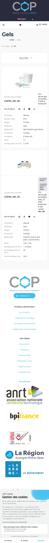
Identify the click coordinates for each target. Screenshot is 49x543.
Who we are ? (24, 344)
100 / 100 (27, 243)
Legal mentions (24, 366)
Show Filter (23, 58)
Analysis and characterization (24, 329)
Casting (7, 97)
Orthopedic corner (24, 361)
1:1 (24, 140)
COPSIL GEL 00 (12, 101)
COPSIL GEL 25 (12, 196)
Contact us (24, 295)
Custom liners (43, 180)
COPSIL (26, 122)
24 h (25, 256)
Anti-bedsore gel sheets (33, 129)
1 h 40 (25, 143)
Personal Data (24, 372)
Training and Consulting (24, 318)
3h (24, 250)
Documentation (24, 355)
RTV (25, 119)
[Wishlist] (20, 25)
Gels (12, 97)
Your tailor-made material (24, 323)
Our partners (24, 381)
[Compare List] (37, 25)
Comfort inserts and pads (43, 186)
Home (12, 40)
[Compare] (19, 109)
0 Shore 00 (27, 136)
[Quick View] (24, 109)
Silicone (18, 97)
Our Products (24, 312)
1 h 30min (27, 246)
